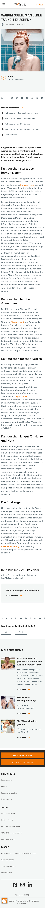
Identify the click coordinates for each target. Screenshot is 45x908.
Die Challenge (11, 134)
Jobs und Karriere (8, 866)
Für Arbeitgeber (7, 860)
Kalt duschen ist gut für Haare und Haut (22, 129)
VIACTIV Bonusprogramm (11, 833)
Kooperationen (7, 780)
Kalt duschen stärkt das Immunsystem (21, 113)
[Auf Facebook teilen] (7, 98)
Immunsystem (27, 184)
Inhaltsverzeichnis (10, 107)
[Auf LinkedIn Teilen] (17, 98)
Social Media (22, 903)
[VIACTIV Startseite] (20, 4)
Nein (21, 631)
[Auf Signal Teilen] (42, 98)
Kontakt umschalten (41, 4)
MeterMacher (6, 873)
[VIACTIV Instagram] (22, 886)
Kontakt (4, 786)
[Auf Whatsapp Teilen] (37, 98)
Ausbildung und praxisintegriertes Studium (18, 853)
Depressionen (21, 396)
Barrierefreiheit (21, 901)
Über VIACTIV (6, 799)
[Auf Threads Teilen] (32, 98)
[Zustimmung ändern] (4, 900)
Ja (6, 631)
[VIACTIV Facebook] (14, 886)
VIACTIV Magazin (8, 839)
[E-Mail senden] (2, 98)
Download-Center (8, 813)
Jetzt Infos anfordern (22, 762)
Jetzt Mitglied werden (22, 755)
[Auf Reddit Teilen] (27, 98)
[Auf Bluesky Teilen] (22, 98)
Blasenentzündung (10, 546)
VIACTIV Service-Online (10, 826)
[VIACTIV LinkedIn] (30, 886)
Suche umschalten (35, 4)
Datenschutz (34, 901)
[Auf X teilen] (12, 98)
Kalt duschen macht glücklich (17, 124)
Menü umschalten (4, 4)
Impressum (9, 901)
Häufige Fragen (7, 820)
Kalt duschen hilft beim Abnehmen (20, 118)
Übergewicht (17, 321)
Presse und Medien (9, 793)
